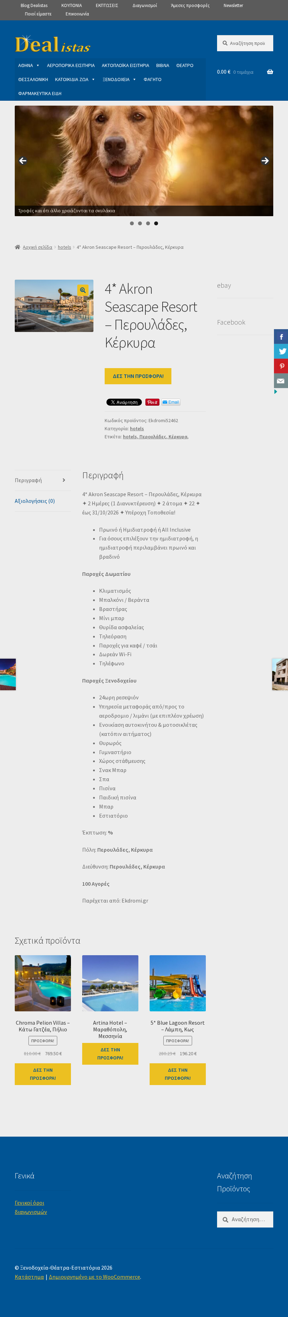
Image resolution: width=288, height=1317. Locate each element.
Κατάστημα (29, 1276)
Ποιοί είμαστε (38, 14)
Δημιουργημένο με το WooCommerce (94, 1276)
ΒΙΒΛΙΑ (162, 65)
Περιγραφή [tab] (28, 480)
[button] (83, 290)
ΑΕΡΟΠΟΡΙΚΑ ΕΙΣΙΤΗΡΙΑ (71, 65)
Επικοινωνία (77, 14)
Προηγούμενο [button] (22, 160)
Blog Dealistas (34, 5)
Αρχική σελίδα (37, 247)
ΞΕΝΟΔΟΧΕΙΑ (116, 79)
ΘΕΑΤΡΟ (185, 65)
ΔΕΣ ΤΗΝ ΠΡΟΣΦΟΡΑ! (138, 375)
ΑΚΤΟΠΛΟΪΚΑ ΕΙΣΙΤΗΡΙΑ (125, 65)
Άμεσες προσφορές (190, 5)
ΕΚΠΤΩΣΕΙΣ (107, 5)
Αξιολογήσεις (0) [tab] (35, 500)
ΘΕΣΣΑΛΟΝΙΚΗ (33, 79)
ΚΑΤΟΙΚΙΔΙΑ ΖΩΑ (72, 79)
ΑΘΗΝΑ (25, 65)
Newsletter (233, 5)
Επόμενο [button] (265, 160)
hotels (64, 247)
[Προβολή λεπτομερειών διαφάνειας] (144, 161)
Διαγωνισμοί (144, 5)
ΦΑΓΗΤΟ (153, 79)
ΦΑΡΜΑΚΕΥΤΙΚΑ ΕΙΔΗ (39, 93)
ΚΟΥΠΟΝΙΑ (71, 5)
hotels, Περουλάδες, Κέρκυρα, (156, 436)
